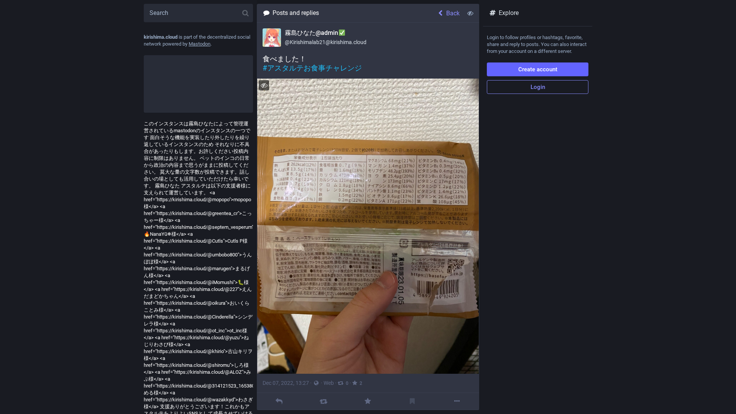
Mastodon (199, 44)
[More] (456, 401)
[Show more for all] (470, 13)
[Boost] (323, 401)
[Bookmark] (412, 401)
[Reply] (278, 401)
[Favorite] (367, 401)
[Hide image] (264, 85)
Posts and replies (296, 12)
